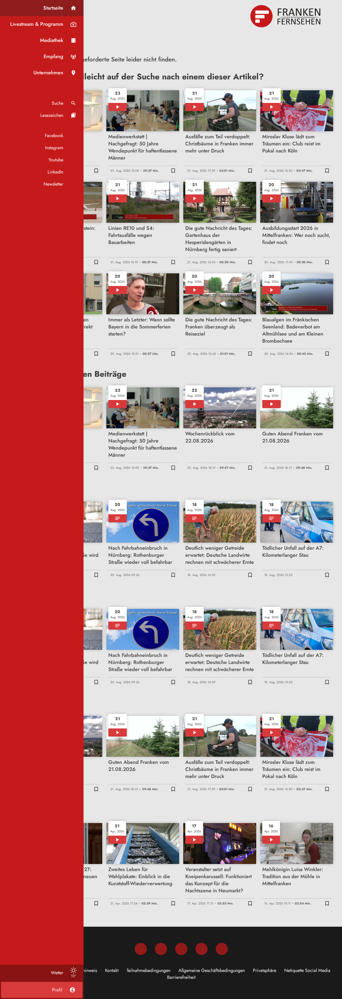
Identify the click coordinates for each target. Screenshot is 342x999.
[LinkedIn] (201, 949)
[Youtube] (181, 949)
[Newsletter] (222, 949)
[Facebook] (141, 949)
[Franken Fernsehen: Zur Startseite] (286, 16)
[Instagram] (161, 949)
